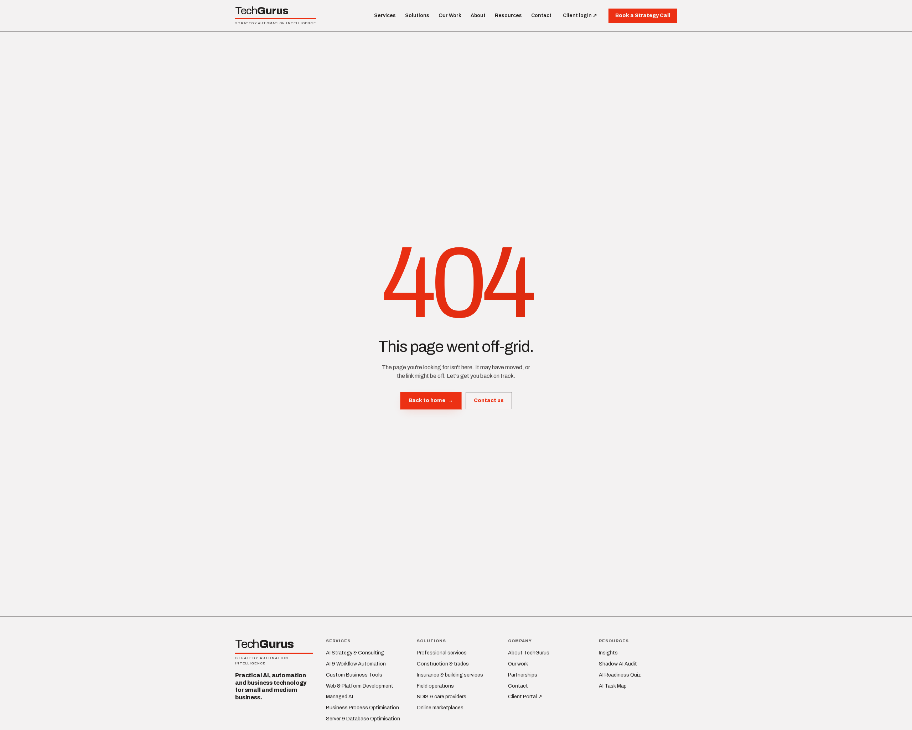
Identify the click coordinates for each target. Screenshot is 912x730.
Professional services (442, 653)
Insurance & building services (450, 675)
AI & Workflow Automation (356, 664)
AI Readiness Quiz (620, 675)
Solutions (417, 15)
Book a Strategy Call (642, 15)
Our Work (450, 15)
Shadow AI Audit (618, 664)
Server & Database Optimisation (363, 718)
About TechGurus (528, 653)
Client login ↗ (580, 15)
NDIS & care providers (441, 696)
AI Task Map (613, 686)
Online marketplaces (440, 707)
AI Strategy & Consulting (355, 653)
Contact (541, 15)
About (478, 15)
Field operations (435, 686)
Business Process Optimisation (362, 707)
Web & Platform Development (359, 686)
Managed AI (339, 696)
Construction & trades (443, 664)
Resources (508, 15)
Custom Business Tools (354, 675)
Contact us (489, 400)
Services (385, 15)
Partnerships (522, 675)
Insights (608, 653)
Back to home (431, 400)
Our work (518, 664)
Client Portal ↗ (525, 696)
